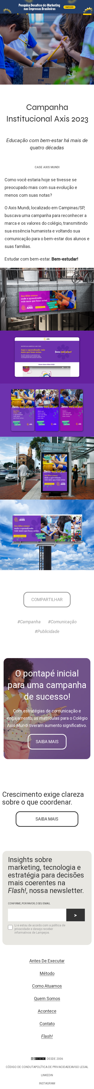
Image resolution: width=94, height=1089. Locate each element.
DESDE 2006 (55, 1058)
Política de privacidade (53, 1067)
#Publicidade (47, 631)
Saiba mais (47, 741)
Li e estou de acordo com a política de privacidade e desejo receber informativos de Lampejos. (39, 929)
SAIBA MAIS (46, 818)
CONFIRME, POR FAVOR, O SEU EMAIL (29, 903)
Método (47, 973)
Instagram (47, 1083)
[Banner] (47, 7)
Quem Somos (47, 998)
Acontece (47, 1011)
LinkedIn (47, 1075)
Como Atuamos (47, 985)
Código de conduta (20, 1067)
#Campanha (29, 621)
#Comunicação (62, 621)
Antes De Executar (47, 960)
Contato (47, 1023)
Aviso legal (79, 1067)
